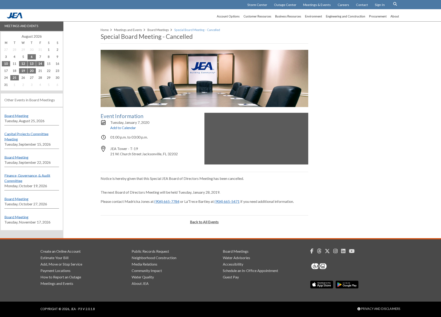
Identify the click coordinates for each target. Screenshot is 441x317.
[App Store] (321, 284)
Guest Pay (231, 277)
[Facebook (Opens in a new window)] (313, 251)
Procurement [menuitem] (378, 16)
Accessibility (233, 264)
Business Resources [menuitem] (288, 16)
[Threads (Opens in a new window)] (321, 251)
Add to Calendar (123, 127)
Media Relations (144, 264)
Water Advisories (236, 257)
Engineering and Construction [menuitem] (345, 16)
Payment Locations (55, 270)
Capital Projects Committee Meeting (26, 136)
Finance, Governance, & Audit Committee (27, 178)
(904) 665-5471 (227, 201)
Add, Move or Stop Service (61, 264)
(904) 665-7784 (166, 201)
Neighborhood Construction (154, 257)
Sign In (380, 5)
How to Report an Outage (60, 277)
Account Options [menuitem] (228, 16)
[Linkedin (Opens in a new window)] (345, 251)
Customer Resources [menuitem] (257, 16)
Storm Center (257, 5)
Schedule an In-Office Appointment (250, 270)
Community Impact (147, 270)
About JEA (140, 283)
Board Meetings (158, 30)
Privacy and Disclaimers (380, 309)
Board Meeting (16, 115)
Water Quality (143, 277)
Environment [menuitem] (313, 16)
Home (105, 30)
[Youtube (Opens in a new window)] (353, 251)
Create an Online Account (60, 251)
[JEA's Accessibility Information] (327, 266)
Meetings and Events (21, 26)
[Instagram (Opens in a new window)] (337, 251)
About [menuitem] (394, 16)
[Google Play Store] (347, 284)
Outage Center (285, 5)
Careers (343, 5)
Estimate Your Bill (54, 257)
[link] (15, 17)
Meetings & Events (317, 5)
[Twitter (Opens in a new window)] (329, 251)
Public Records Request (150, 251)
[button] (395, 4)
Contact (362, 5)
